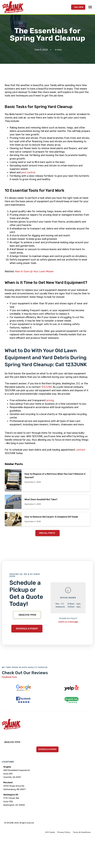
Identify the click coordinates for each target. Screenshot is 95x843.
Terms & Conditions (82, 832)
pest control (28, 172)
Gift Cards (50, 832)
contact (80, 449)
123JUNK (46, 386)
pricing (50, 400)
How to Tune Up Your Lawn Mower (34, 271)
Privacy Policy (63, 832)
